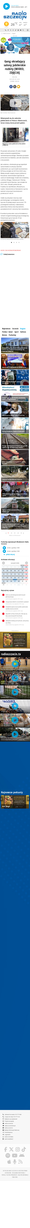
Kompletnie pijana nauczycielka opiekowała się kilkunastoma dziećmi (17, 609)
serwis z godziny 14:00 (13, 548)
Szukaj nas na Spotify (18, 30)
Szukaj (23, 30)
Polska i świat (7, 332)
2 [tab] (13, 242)
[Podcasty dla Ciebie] (15, 1159)
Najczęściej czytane (7, 590)
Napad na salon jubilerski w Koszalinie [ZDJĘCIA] (14, 144)
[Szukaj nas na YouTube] (14, 1153)
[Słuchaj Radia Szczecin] (6, 6)
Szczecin (15, 328)
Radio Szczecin (6, 33)
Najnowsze (6, 328)
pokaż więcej (10, 554)
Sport (16, 332)
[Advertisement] (15, 274)
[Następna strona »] (23, 533)
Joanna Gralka (14, 81)
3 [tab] (16, 242)
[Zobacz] (15, 45)
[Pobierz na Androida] (22, 1153)
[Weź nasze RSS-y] (20, 1159)
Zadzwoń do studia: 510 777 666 (12, 1114)
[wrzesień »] (26, 563)
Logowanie (7, 1134)
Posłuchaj (12, 335)
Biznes (4, 335)
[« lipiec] (4, 563)
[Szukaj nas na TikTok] (24, 1147)
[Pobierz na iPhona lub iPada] (9, 1159)
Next (27, 229)
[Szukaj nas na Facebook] (5, 1147)
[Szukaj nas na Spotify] (8, 1153)
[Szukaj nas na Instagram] (18, 1147)
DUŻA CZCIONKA (8, 1137)
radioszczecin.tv (11, 654)
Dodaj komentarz (9, 254)
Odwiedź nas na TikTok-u (15, 30)
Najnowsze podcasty (12, 792)
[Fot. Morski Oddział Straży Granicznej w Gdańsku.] (15, 230)
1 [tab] (11, 242)
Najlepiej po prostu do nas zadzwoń (5, 30)
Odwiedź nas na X (10, 30)
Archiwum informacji (8, 559)
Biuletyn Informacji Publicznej (11, 1130)
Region (14, 33)
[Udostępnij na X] (14, 86)
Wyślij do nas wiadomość (20, 30)
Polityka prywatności (12, 1175)
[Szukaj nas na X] (11, 1147)
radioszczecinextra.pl (10, 1125)
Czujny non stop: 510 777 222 (12, 1116)
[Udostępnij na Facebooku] (11, 86)
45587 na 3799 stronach (14, 535)
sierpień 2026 (15, 563)
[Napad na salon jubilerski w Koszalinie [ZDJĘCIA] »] (15, 135)
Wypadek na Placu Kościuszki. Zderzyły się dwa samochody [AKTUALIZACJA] (16, 616)
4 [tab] (18, 242)
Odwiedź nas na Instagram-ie (13, 30)
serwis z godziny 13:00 (13, 551)
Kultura (23, 332)
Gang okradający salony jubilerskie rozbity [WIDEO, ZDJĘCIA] (15, 67)
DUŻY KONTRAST (8, 1139)
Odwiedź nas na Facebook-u (8, 30)
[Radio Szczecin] (15, 15)
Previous (2, 229)
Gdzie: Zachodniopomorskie (11, 250)
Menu (27, 30)
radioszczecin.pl (8, 1123)
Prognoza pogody (9, 1121)
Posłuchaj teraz (8, 1132)
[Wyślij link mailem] (18, 86)
